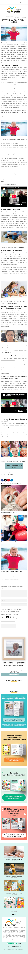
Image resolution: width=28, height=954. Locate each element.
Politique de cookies (9, 951)
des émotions (24, 423)
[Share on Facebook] (2, 480)
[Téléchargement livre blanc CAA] (14, 748)
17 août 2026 (14, 894)
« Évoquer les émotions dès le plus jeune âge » (17, 461)
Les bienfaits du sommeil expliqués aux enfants (14, 859)
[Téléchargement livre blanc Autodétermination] (14, 785)
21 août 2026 (14, 860)
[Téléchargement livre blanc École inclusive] (14, 822)
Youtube (20, 684)
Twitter (25, 684)
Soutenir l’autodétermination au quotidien (14, 466)
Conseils (17, 17)
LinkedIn (16, 684)
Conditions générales (18, 951)
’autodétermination (5, 258)
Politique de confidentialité (17, 949)
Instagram (7, 684)
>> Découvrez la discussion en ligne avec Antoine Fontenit (13, 415)
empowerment (5, 579)
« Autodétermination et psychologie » (16, 247)
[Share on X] (5, 480)
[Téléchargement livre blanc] (14, 710)
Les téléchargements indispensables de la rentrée (14, 909)
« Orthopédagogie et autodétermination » (9, 303)
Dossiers (24, 17)
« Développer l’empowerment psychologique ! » (17, 139)
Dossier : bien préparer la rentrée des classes (14, 876)
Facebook (3, 684)
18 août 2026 (14, 877)
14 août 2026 (14, 911)
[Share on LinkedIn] (11, 480)
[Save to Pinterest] (8, 480)
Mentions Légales (8, 949)
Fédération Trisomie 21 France (8, 360)
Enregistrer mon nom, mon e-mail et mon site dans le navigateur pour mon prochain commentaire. (12, 610)
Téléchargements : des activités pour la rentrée (14, 893)
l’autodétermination (22, 73)
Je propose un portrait (14, 674)
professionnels (14, 579)
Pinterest (12, 684)
